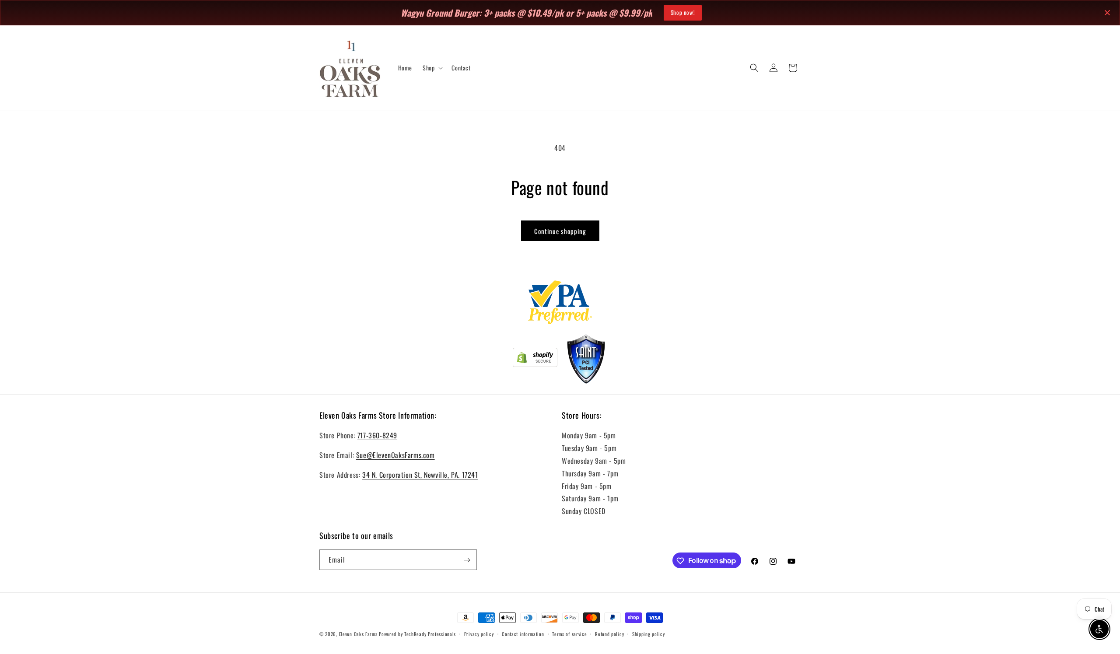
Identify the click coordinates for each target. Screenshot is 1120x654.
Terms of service (569, 633)
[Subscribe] (466, 560)
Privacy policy (479, 633)
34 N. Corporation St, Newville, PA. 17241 (420, 474)
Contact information (523, 633)
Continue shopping (560, 231)
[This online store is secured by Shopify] (535, 359)
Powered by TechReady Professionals (417, 633)
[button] (431, 68)
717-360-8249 (377, 435)
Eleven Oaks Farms (358, 633)
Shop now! (683, 12)
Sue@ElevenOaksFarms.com (395, 455)
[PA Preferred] (560, 304)
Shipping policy (648, 633)
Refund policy (609, 633)
